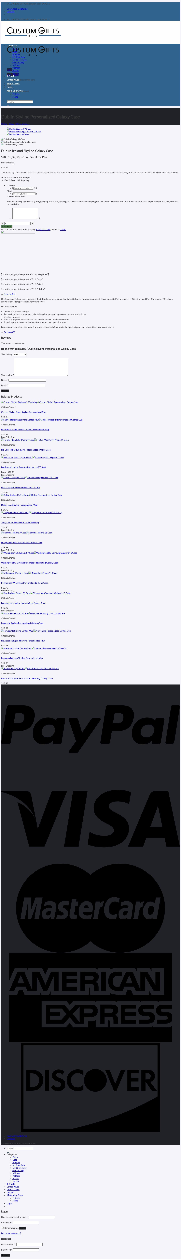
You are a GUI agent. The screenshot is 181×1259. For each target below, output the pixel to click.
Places (15, 70)
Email (4, 385)
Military (16, 65)
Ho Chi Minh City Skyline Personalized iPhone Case (26, 449)
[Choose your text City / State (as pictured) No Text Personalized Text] (24, 193)
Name (4, 379)
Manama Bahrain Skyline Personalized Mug (22, 658)
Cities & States (19, 59)
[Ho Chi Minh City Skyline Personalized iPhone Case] (35, 439)
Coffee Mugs (13, 79)
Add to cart (6, 226)
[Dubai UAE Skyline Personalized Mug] (31, 495)
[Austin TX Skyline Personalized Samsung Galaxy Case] (30, 668)
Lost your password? (11, 1233)
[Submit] (8, 105)
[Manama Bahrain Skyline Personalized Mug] (34, 648)
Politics (16, 67)
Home (4, 124)
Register (5, 1255)
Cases (63, 229)
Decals (10, 87)
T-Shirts (11, 76)
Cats (14, 51)
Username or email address (15, 1217)
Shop (11, 124)
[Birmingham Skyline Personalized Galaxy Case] (35, 593)
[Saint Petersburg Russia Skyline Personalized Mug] (41, 419)
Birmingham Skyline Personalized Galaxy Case (23, 603)
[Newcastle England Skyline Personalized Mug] (36, 630)
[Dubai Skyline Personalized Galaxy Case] (29, 477)
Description (9, 294)
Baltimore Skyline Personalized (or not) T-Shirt (23, 467)
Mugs (15, 96)
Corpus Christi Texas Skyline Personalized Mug (24, 412)
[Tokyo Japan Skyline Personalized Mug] (31, 512)
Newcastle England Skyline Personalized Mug (23, 640)
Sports (15, 73)
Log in (22, 1228)
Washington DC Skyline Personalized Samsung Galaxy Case (29, 562)
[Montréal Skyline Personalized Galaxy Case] (33, 613)
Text (9, 191)
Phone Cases (13, 83)
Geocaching (18, 62)
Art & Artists (18, 57)
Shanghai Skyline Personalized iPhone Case (21, 542)
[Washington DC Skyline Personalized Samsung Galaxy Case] (39, 552)
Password (6, 1222)
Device (11, 185)
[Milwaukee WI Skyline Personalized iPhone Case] (29, 573)
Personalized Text (16, 196)
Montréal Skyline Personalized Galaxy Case (22, 623)
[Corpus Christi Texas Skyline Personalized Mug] (39, 402)
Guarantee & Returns (17, 8)
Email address (8, 1244)
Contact (10, 11)
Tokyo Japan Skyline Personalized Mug (20, 522)
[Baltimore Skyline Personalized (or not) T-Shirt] (32, 457)
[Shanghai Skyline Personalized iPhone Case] (26, 532)
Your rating (7, 354)
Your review (7, 375)
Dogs (15, 49)
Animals (16, 54)
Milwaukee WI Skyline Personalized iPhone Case (24, 582)
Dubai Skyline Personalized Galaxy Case (20, 487)
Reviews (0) (9, 332)
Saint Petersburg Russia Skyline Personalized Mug (25, 429)
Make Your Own (15, 90)
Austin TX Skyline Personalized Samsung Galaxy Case (27, 678)
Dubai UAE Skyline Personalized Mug (19, 504)
